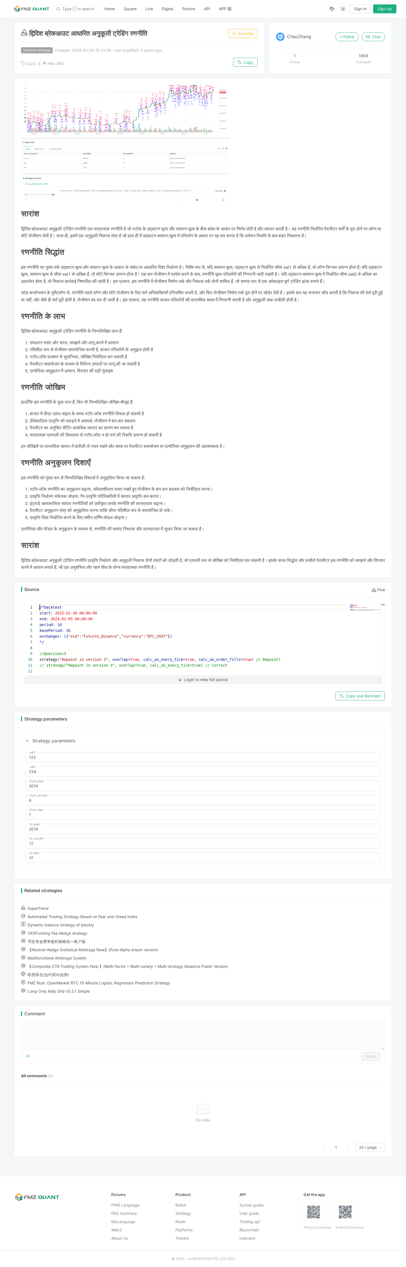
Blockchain (249, 1229)
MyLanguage (123, 1221)
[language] (332, 8)
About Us (119, 1238)
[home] (31, 9)
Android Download (349, 1227)
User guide (249, 1213)
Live (149, 8)
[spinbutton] (203, 757)
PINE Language (125, 1205)
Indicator (247, 1238)
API (207, 8)
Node (180, 1221)
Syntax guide (251, 1205)
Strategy (183, 1213)
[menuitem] (109, 8)
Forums (188, 8)
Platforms (184, 1229)
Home (109, 8)
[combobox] (368, 1147)
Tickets (182, 1238)
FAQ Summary (124, 1213)
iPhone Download (317, 1227)
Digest (167, 8)
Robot (180, 1205)
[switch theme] (343, 8)
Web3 (116, 1229)
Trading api (249, 1221)
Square (130, 8)
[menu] (212, 8)
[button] (27, 741)
